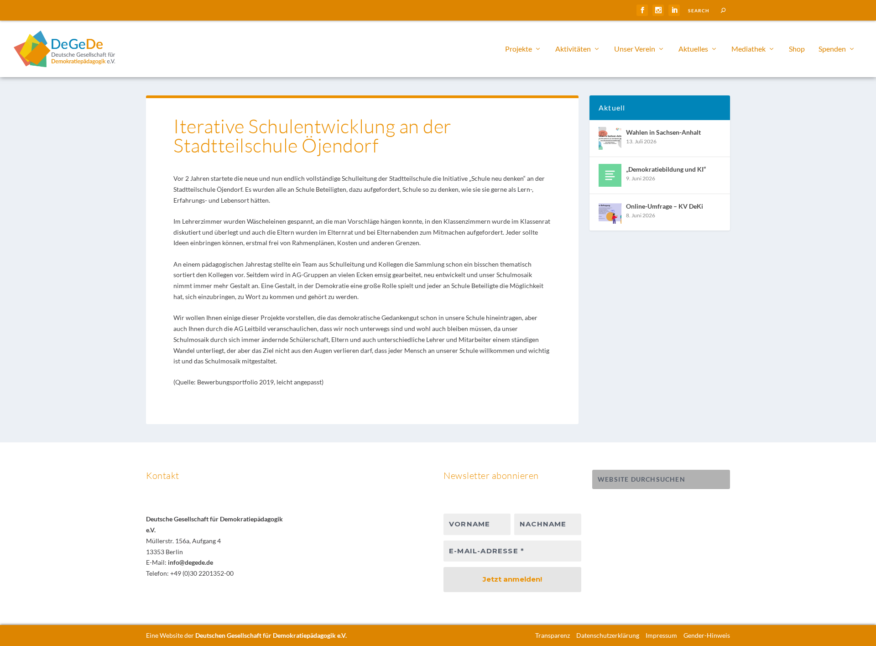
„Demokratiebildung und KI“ (666, 169)
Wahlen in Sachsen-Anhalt (663, 132)
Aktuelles (693, 49)
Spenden (832, 49)
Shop (797, 49)
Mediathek (748, 49)
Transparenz (552, 635)
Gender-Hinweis (706, 635)
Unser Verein (634, 49)
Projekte (518, 49)
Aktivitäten (573, 49)
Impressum (661, 635)
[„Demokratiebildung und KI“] (610, 175)
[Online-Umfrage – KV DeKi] (610, 212)
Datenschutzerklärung (607, 635)
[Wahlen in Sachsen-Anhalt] (610, 138)
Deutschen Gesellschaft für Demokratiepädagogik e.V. (271, 635)
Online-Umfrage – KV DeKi (664, 206)
